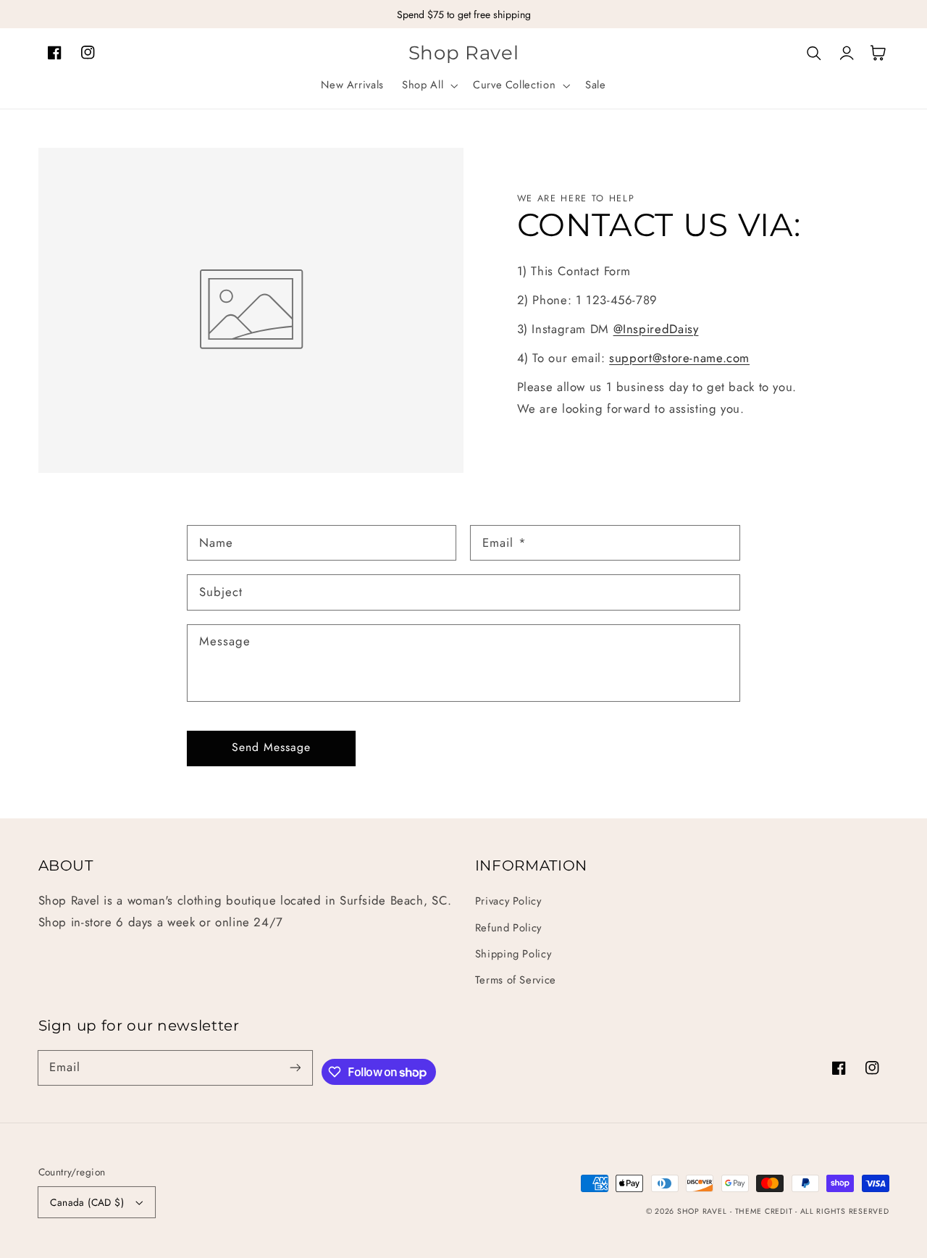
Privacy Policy (508, 901)
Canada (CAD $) (87, 1202)
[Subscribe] (294, 1067)
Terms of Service (515, 980)
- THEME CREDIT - (765, 1211)
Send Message (271, 747)
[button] (428, 85)
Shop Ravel (701, 1211)
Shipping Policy (513, 954)
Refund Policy (508, 928)
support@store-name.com (679, 357)
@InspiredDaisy (656, 328)
